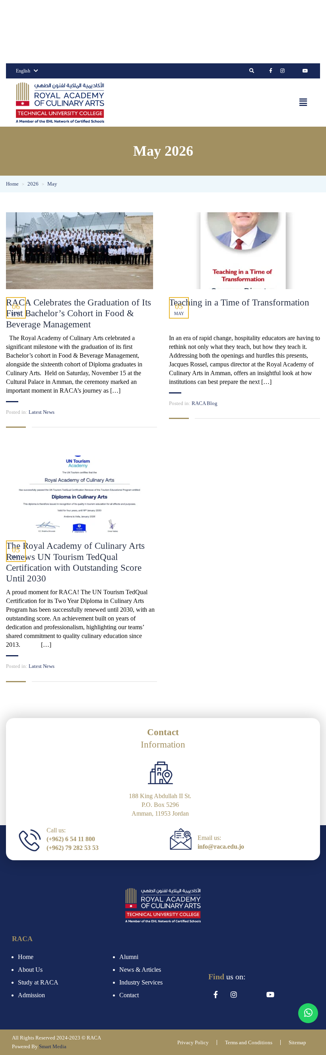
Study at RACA (38, 982)
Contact (129, 995)
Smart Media (52, 1046)
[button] (303, 102)
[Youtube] (305, 71)
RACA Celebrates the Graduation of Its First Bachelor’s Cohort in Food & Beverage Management (78, 313)
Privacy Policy (193, 1042)
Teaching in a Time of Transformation (239, 302)
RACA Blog (204, 403)
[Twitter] (294, 71)
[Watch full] (79, 250)
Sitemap (297, 1042)
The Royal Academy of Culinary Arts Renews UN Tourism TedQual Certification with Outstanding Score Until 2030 (75, 562)
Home (25, 956)
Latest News (41, 412)
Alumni (128, 956)
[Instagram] (282, 71)
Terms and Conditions (248, 1042)
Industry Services (141, 982)
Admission (31, 995)
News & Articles (140, 969)
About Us (30, 969)
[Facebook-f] (271, 71)
